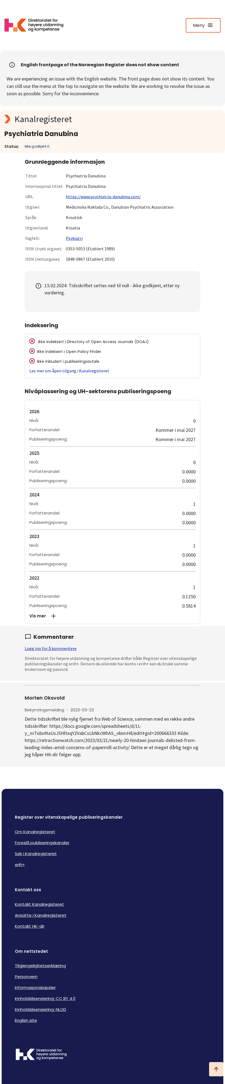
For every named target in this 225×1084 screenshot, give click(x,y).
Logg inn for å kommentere (51, 648)
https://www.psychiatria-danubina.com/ (103, 196)
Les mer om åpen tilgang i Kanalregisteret (69, 370)
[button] (112, 616)
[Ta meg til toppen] (216, 1069)
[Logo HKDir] (112, 1055)
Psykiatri (74, 238)
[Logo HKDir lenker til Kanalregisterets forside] (37, 25)
